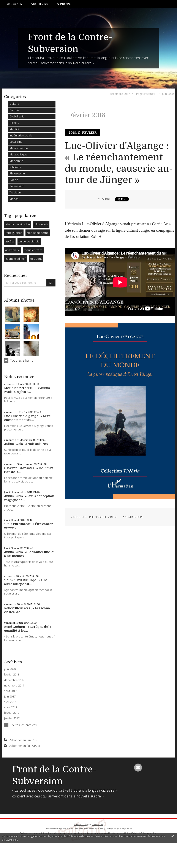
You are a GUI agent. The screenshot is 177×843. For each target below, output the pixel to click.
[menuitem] (16, 4)
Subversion (16, 186)
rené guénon (13, 233)
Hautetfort (97, 824)
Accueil (14, 4)
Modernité (16, 161)
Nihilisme (15, 167)
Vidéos (13, 199)
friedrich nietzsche (17, 224)
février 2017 (11, 713)
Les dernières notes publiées (89, 828)
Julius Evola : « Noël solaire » (26, 444)
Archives (39, 4)
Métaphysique (18, 148)
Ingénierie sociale (20, 135)
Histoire (14, 123)
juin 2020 (10, 669)
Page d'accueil (145, 93)
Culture (14, 104)
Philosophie (17, 173)
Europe (14, 110)
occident (36, 259)
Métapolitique (18, 154)
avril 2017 (10, 702)
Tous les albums (21, 360)
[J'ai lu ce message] (172, 836)
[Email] (138, 768)
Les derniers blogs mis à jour (59, 828)
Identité (14, 129)
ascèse (9, 241)
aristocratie (12, 250)
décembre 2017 (14, 680)
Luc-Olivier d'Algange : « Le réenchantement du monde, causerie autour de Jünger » (119, 163)
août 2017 (10, 691)
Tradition (15, 192)
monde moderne (38, 233)
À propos (65, 4)
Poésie (13, 180)
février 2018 (11, 674)
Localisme (15, 142)
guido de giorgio (29, 241)
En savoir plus (10, 839)
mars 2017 (10, 707)
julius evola (41, 224)
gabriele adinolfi (15, 259)
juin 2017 (10, 696)
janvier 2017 (11, 718)
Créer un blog (81, 824)
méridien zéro (33, 250)
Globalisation (17, 116)
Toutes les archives (23, 725)
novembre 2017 (14, 685)
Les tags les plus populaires (119, 828)
